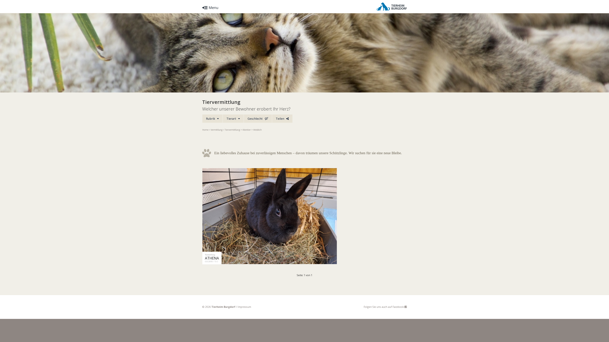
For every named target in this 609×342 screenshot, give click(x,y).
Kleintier (246, 129)
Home (205, 129)
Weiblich (257, 129)
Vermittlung (216, 129)
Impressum (244, 307)
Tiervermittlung (232, 129)
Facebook (399, 307)
